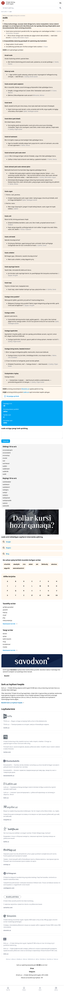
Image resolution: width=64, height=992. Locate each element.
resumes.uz (50, 959)
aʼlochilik (7, 564)
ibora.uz (8, 959)
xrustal (5, 458)
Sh (48, 595)
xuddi (4, 474)
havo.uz (56, 959)
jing (4, 618)
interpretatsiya (7, 620)
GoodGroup (31, 978)
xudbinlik (5, 471)
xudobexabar (7, 482)
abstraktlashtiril (18, 568)
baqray (5, 612)
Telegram (32, 972)
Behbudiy (45, 564)
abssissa (54, 564)
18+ (42, 978)
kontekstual (6, 644)
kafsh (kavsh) (7, 639)
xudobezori (6, 487)
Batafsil (6, 676)
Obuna (23, 978)
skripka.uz (19, 959)
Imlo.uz (28, 697)
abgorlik (7, 568)
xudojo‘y (5, 495)
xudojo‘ (5, 492)
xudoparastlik (7, 500)
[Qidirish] (60, 8)
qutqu (5, 636)
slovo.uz (25, 959)
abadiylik (16, 564)
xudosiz (5, 503)
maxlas (5, 647)
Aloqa (32, 968)
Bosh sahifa (4, 11)
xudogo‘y (5, 490)
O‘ (32, 595)
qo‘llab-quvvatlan (8, 607)
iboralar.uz (43, 959)
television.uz (31, 959)
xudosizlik (6, 506)
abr (37, 564)
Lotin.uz (26, 392)
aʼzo (24, 564)
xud (4, 461)
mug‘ (4, 642)
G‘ (40, 595)
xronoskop (6, 455)
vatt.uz (37, 959)
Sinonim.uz (25, 389)
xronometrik (7, 453)
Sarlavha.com (43, 697)
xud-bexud (6, 463)
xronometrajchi (7, 450)
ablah (31, 564)
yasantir (5, 610)
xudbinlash (6, 469)
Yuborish (6, 441)
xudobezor (6, 484)
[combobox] (32, 8)
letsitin (5, 634)
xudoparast (6, 498)
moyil (4, 615)
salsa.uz (13, 959)
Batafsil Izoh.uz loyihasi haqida (11, 703)
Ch (57, 595)
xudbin (5, 466)
